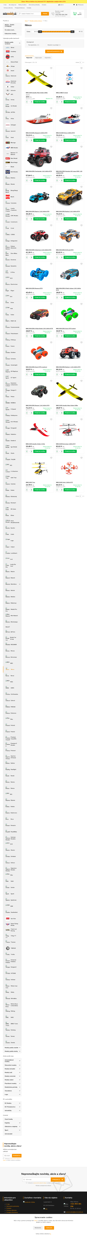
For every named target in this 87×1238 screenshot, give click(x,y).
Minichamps (14, 622)
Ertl (11, 296)
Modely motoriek (10, 1076)
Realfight (13, 769)
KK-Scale (13, 509)
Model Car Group (13, 638)
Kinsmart (13, 503)
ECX (11, 278)
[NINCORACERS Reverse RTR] (39, 274)
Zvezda (13, 1042)
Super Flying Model (14, 924)
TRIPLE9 (13, 948)
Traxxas (13, 942)
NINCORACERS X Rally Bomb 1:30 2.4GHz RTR (39, 328)
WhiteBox (14, 998)
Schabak (13, 856)
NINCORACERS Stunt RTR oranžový (36, 367)
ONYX (12, 688)
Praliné (13, 732)
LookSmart (14, 553)
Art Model (14, 106)
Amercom (13, 76)
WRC (12, 1017)
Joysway (13, 484)
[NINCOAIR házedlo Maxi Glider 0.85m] (39, 78)
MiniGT (8, 627)
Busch (12, 197)
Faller (12, 314)
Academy (13, 51)
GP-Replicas (14, 371)
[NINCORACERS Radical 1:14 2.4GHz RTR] (69, 197)
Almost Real (14, 62)
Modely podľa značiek (11, 1048)
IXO (11, 465)
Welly (12, 992)
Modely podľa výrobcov (9, 43)
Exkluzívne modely (10, 33)
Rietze (12, 788)
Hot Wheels (14, 422)
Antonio (13, 90)
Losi (11, 559)
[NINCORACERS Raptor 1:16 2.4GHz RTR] (39, 197)
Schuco (13, 863)
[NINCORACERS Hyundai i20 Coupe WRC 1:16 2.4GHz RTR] (69, 157)
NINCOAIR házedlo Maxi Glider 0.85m (37, 93)
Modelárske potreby (11, 1087)
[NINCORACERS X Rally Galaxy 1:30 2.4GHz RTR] (69, 274)
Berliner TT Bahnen (14, 153)
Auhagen (13, 125)
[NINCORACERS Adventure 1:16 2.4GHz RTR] (39, 236)
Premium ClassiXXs (13, 738)
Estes (12, 302)
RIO (11, 794)
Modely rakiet (9, 1080)
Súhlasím (49, 1228)
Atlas (12, 118)
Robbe (13, 806)
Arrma (12, 99)
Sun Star (13, 918)
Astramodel (8, 1134)
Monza (13, 651)
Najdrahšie (48, 58)
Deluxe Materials (13, 247)
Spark (12, 894)
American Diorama (13, 82)
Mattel (13, 590)
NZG (11, 682)
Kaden (12, 490)
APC (12, 94)
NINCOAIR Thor (30, 482)
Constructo (14, 222)
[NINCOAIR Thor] (39, 468)
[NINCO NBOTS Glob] (69, 78)
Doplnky (7, 1123)
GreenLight (14, 365)
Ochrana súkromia (8, 8)
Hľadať (45, 14)
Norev (12, 676)
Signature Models (13, 869)
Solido (13, 887)
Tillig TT (13, 936)
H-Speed (13, 409)
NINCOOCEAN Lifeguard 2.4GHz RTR (36, 133)
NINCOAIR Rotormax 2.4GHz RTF (66, 444)
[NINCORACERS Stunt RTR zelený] (69, 314)
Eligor (12, 290)
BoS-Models (14, 172)
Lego (12, 540)
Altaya (13, 66)
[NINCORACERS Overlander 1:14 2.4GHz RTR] (39, 157)
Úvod (26, 21)
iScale (12, 453)
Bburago (13, 142)
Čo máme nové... (10, 30)
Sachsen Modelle (13, 838)
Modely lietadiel (10, 1069)
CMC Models (14, 215)
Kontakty (29, 8)
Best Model (14, 158)
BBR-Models (14, 148)
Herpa (12, 396)
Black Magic (14, 162)
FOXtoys (13, 340)
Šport (6, 1130)
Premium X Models (14, 744)
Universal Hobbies (13, 960)
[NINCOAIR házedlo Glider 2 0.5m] (39, 430)
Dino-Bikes (14, 253)
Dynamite (13, 266)
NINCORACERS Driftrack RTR (64, 250)
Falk (11, 308)
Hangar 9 (13, 390)
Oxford (13, 700)
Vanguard (13, 967)
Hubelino (13, 434)
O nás (5, 5)
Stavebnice (8, 1091)
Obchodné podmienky (34, 5)
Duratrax (13, 260)
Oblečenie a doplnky (11, 1126)
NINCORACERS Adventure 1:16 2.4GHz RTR (38, 250)
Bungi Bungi (14, 190)
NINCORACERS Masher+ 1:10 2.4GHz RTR (68, 367)
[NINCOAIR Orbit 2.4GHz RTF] (69, 468)
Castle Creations (13, 209)
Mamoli (13, 578)
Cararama (13, 203)
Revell (12, 776)
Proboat (13, 750)
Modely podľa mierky (11, 1051)
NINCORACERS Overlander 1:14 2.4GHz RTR (39, 171)
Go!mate (13, 359)
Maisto (13, 571)
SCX (11, 844)
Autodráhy (8, 1110)
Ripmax (13, 800)
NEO (11, 663)
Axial (12, 137)
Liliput (13, 547)
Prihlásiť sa (16, 1155)
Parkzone (13, 713)
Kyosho (13, 528)
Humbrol (13, 440)
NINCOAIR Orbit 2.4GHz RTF (64, 482)
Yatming (13, 1030)
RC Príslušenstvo (10, 1107)
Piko (11, 719)
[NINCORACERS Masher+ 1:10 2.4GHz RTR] (69, 353)
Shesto (13, 850)
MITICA (13, 632)
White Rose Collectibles (14, 1004)
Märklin (13, 597)
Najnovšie (29, 58)
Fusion (13, 346)
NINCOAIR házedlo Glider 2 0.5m (35, 444)
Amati (12, 70)
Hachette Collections (14, 384)
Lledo (12, 534)
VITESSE (13, 973)
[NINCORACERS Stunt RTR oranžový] (39, 353)
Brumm (13, 184)
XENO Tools (14, 1024)
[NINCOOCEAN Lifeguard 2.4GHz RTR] (39, 119)
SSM (11, 906)
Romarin (13, 825)
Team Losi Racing (14, 930)
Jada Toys (13, 477)
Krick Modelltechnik (15, 521)
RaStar (13, 763)
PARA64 (13, 707)
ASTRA (13, 112)
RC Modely (8, 1103)
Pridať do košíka (40, 102)
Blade (12, 167)
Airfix (12, 57)
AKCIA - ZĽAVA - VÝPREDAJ (10, 25)
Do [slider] (72, 32)
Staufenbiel (14, 912)
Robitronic (14, 813)
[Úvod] (9, 13)
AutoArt (13, 131)
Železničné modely (10, 1065)
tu (50, 1234)
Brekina (13, 178)
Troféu (13, 954)
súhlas (36, 1220)
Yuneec (13, 1036)
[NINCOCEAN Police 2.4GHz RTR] (69, 119)
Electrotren (14, 284)
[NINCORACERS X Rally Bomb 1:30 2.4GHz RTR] (39, 314)
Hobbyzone (14, 415)
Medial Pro (14, 609)
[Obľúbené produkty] (74, 6)
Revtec (13, 782)
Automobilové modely (9, 1060)
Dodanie (44, 5)
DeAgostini (14, 241)
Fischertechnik (15, 327)
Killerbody (14, 496)
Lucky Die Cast (13, 565)
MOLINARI (14, 644)
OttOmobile (14, 694)
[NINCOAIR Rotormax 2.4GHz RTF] (69, 430)
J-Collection (14, 471)
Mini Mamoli (14, 615)
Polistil (13, 725)
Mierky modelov (22, 5)
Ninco (12, 669)
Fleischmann (14, 333)
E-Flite (13, 272)
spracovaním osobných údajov (40, 1183)
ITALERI (13, 459)
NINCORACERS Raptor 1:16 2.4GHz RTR (37, 211)
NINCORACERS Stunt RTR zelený (66, 328)
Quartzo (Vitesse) (13, 757)
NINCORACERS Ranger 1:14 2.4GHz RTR (37, 405)
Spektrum (13, 900)
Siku (11, 875)
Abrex (12, 47)
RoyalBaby (14, 832)
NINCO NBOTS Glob (62, 93)
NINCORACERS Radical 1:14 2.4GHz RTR (68, 211)
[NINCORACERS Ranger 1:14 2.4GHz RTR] (39, 391)
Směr (12, 881)
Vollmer (13, 979)
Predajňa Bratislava (20, 8)
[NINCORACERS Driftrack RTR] (69, 236)
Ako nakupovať (12, 5)
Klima (12, 515)
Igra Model (14, 447)
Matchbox (14, 584)
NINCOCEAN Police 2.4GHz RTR (65, 133)
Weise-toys (14, 986)
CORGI (13, 234)
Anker (12, 87)
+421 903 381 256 (61, 15)
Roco (12, 819)
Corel (12, 228)
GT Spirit (13, 377)
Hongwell (13, 428)
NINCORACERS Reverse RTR (34, 288)
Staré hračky (9, 1119)
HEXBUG (13, 403)
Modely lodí (8, 1072)
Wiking (13, 1011)
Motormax (14, 657)
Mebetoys (13, 603)
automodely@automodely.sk (74, 1212)
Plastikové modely (10, 1083)
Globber (13, 352)
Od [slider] (40, 32)
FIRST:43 (13, 321)
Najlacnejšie (38, 58)
